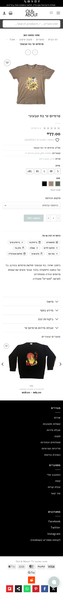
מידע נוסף (46, 310)
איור (52, 158)
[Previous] (60, 371)
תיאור (49, 301)
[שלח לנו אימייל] (29, 1)
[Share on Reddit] (31, 579)
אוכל (37, 153)
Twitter (55, 527)
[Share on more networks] (18, 588)
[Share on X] (53, 588)
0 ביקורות (36, 128)
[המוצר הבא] (35, 52)
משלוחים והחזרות (50, 442)
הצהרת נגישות (52, 455)
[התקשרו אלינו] (25, 1)
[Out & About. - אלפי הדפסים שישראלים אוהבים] (31, 13)
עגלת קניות (54, 487)
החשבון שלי (53, 475)
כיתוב (41, 158)
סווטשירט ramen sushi (31, 389)
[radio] (57, 171)
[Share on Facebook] (44, 588)
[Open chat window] (53, 582)
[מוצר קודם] (28, 52)
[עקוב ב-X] (32, 1)
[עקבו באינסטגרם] (35, 1)
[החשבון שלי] (4, 13)
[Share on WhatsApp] (27, 588)
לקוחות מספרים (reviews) (45, 540)
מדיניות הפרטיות (51, 448)
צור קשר (55, 493)
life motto (46, 153)
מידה (57, 166)
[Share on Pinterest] (35, 588)
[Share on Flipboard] (9, 588)
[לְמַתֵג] (57, 302)
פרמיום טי (29, 153)
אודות (57, 418)
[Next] (3, 371)
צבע (58, 178)
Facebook (54, 521)
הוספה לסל (33, 218)
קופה (57, 481)
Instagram (53, 534)
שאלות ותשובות (51, 424)
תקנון (57, 436)
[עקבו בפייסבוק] (39, 1)
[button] (58, 13)
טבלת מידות (53, 430)
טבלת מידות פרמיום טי (38, 328)
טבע (47, 158)
